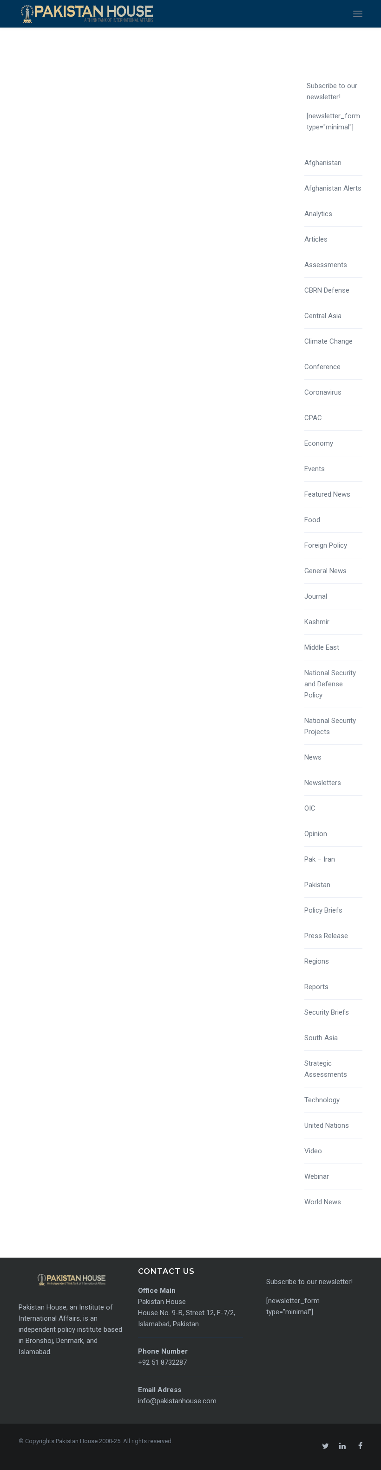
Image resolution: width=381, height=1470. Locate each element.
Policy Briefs (323, 910)
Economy (318, 443)
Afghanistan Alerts (332, 188)
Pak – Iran (319, 859)
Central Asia (323, 316)
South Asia (321, 1038)
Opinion (315, 834)
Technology (322, 1100)
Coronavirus (323, 392)
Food (312, 520)
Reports (316, 987)
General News (325, 571)
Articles (316, 239)
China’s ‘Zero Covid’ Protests (103, 223)
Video (313, 1151)
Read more (47, 289)
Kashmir (316, 622)
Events (314, 469)
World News (322, 1202)
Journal (315, 596)
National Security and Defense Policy (330, 684)
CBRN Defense (326, 290)
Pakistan (317, 885)
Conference (322, 367)
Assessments (325, 265)
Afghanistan (323, 163)
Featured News (327, 494)
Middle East (321, 647)
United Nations (326, 1125)
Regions (316, 961)
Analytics (318, 214)
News (313, 757)
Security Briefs (326, 1012)
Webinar (316, 1176)
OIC (309, 808)
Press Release (326, 936)
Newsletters (322, 783)
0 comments (235, 238)
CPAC (313, 418)
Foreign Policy (325, 545)
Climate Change (328, 341)
